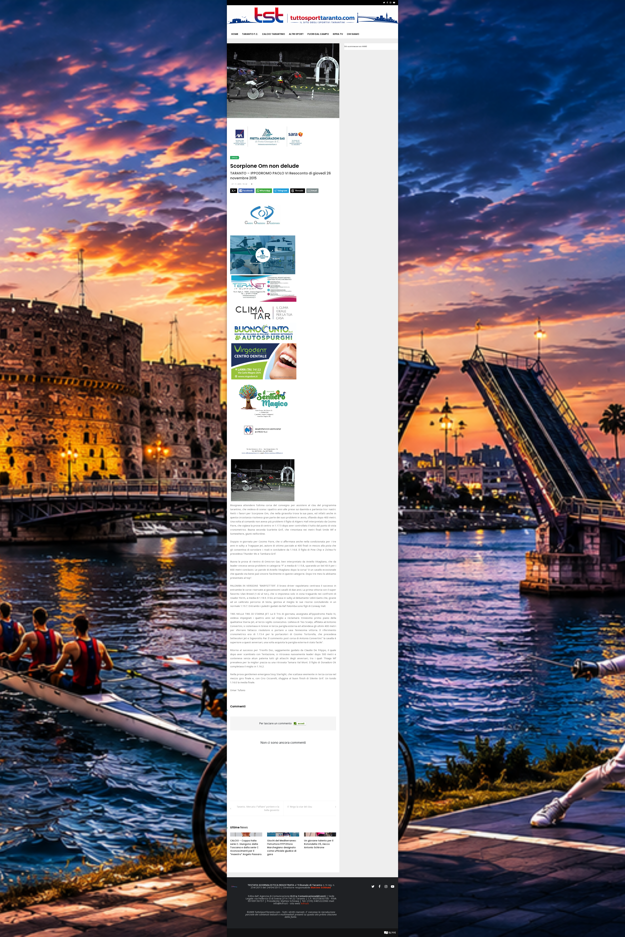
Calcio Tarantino (273, 34)
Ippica (234, 158)
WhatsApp (265, 190)
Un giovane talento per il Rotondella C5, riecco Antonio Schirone (318, 844)
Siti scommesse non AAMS (355, 46)
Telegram (282, 190)
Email (314, 190)
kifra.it (305, 903)
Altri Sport (296, 34)
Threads (299, 190)
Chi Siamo (353, 34)
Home (234, 34)
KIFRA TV (338, 34)
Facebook (248, 190)
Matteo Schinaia (321, 887)
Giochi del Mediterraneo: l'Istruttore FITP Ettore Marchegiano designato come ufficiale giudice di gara (281, 847)
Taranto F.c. (250, 34)
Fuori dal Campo (318, 34)
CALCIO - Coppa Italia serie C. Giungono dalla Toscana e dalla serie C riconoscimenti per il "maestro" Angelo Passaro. (246, 847)
